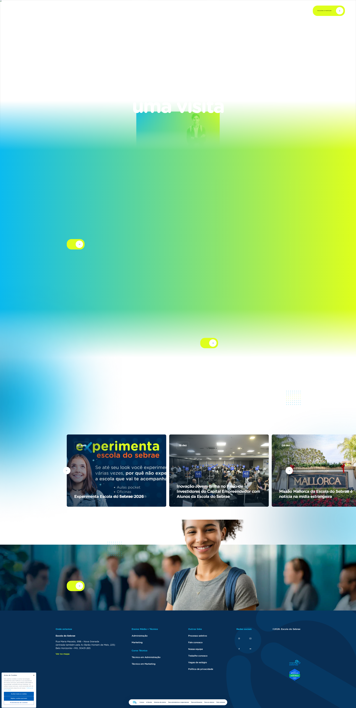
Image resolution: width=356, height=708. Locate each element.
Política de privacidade (200, 669)
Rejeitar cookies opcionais (19, 698)
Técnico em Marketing (143, 664)
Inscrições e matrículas (324, 10)
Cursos (142, 702)
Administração (140, 636)
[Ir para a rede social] (239, 638)
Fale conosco (220, 702)
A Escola (149, 702)
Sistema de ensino (160, 702)
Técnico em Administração (146, 657)
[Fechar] (34, 675)
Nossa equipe (195, 649)
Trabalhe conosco (197, 656)
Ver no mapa (63, 654)
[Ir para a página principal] (17, 11)
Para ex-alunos (209, 702)
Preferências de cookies (19, 702)
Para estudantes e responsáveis (178, 702)
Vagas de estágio (197, 662)
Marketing (137, 642)
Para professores (196, 702)
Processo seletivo (197, 636)
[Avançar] (66, 470)
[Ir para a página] (135, 702)
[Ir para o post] (116, 470)
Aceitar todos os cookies (19, 694)
